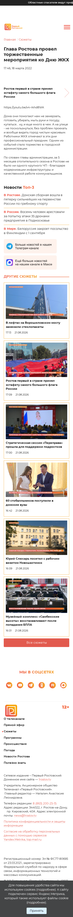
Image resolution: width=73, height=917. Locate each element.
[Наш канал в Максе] (63, 685)
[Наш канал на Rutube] (52, 685)
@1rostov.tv (25, 815)
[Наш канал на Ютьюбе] (20, 685)
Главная (10, 39)
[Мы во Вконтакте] (9, 685)
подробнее (46, 889)
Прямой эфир (14, 725)
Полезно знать (15, 763)
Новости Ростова (17, 756)
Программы (13, 737)
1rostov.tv (45, 779)
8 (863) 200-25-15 (44, 803)
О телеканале (14, 719)
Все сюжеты (36, 642)
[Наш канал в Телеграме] (31, 685)
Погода (9, 750)
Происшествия (15, 744)
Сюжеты (25, 39)
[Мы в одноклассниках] (42, 685)
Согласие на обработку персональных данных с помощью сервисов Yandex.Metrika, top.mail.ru (32, 835)
